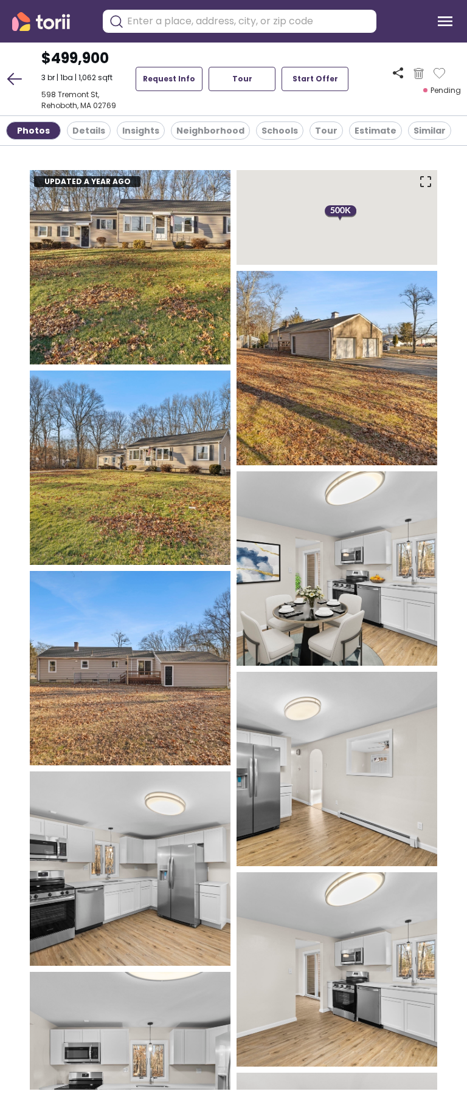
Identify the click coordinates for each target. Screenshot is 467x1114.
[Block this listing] (418, 73)
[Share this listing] (398, 73)
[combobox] (248, 21)
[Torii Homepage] (49, 21)
